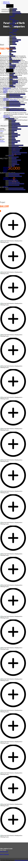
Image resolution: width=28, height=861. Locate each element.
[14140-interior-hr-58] (14, 771)
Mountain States (16, 160)
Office (14, 37)
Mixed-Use (15, 136)
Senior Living (15, 146)
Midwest (14, 76)
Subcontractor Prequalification (17, 110)
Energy (14, 10)
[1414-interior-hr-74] (14, 427)
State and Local (16, 149)
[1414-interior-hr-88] (14, 521)
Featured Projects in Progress (17, 94)
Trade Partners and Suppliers (17, 104)
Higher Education (16, 129)
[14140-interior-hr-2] (14, 646)
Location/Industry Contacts (16, 109)
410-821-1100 (4, 851)
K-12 (13, 132)
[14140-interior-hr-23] (14, 677)
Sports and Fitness (17, 148)
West (13, 86)
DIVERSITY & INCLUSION (10, 100)
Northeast (15, 80)
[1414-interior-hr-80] (14, 489)
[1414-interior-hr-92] (14, 552)
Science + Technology (17, 145)
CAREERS (5, 98)
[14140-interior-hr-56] (14, 740)
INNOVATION (7, 88)
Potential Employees (14, 103)
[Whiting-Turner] (0, 113)
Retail (13, 42)
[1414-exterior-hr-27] (14, 270)
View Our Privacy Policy (21, 860)
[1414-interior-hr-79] (14, 458)
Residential (15, 41)
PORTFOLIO (6, 3)
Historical (15, 25)
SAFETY (5, 91)
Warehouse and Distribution (19, 152)
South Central (15, 164)
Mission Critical (16, 135)
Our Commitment (14, 101)
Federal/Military (16, 13)
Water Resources (16, 154)
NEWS (5, 92)
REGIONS (11, 155)
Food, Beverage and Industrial (20, 126)
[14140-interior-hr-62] (14, 834)
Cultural (14, 9)
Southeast (15, 82)
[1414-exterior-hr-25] (14, 239)
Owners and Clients (14, 106)
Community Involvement (16, 97)
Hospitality (15, 29)
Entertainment (16, 12)
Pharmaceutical (16, 40)
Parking (14, 38)
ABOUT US (6, 2)
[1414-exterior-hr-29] (14, 302)
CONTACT (6, 107)
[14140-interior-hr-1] (14, 615)
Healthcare (15, 20)
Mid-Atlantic (15, 157)
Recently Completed (14, 95)
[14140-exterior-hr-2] (14, 583)
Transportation (16, 60)
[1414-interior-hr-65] (14, 395)
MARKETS (11, 118)
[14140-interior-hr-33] (14, 708)
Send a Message (4, 854)
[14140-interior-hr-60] (14, 802)
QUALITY (5, 89)
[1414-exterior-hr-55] (14, 364)
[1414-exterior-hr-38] (14, 333)
